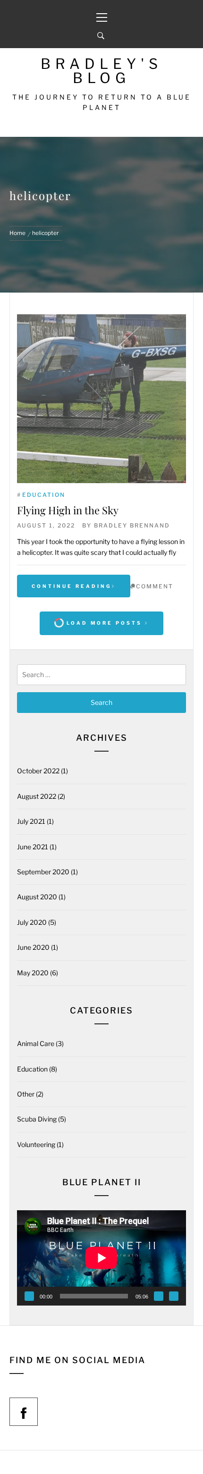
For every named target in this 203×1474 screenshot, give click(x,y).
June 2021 (32, 847)
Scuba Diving (37, 1119)
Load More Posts (104, 623)
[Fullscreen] (173, 1296)
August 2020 (37, 897)
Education (43, 494)
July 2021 (31, 821)
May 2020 (33, 973)
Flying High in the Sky (67, 510)
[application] (101, 1257)
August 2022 (36, 796)
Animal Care (35, 1043)
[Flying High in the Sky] (101, 398)
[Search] (101, 36)
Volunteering (36, 1144)
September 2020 (43, 872)
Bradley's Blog (101, 70)
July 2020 (32, 922)
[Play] (29, 1296)
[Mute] (158, 1296)
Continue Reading (72, 586)
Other (25, 1094)
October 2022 (38, 771)
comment (154, 586)
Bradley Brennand (132, 525)
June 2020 (33, 947)
